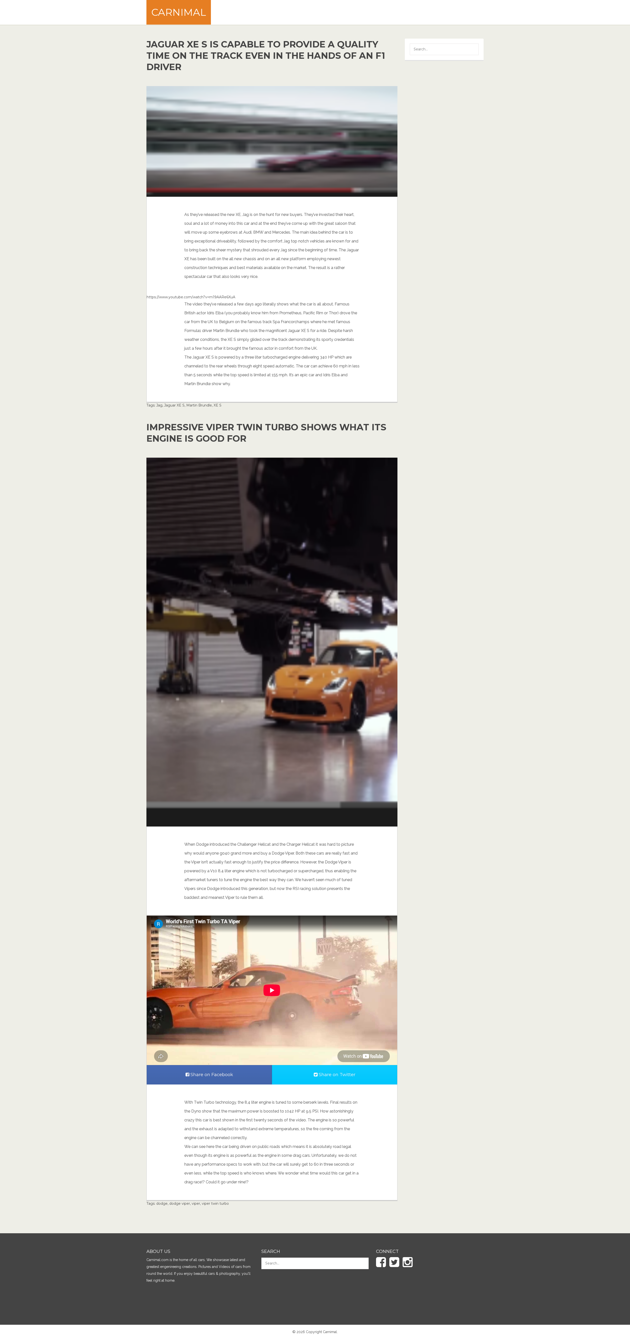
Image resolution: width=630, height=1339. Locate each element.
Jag (159, 405)
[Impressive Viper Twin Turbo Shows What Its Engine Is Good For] (271, 642)
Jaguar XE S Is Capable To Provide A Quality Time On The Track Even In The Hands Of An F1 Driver (265, 55)
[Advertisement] (394, 12)
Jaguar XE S (174, 405)
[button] (471, 50)
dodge (162, 1203)
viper (196, 1203)
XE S (217, 405)
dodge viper (179, 1203)
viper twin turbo (215, 1203)
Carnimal (178, 12)
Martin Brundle (199, 405)
